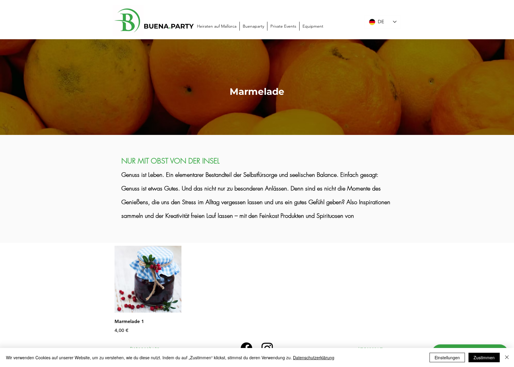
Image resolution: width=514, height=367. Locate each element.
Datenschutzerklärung (313, 357)
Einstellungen (447, 357)
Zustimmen (484, 357)
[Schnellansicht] (148, 279)
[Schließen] (506, 357)
